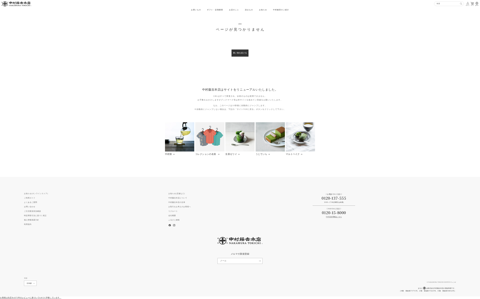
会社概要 (172, 216)
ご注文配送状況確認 (32, 211)
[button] (196, 9)
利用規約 (28, 224)
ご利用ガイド (29, 198)
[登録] (259, 261)
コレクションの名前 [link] (206, 154)
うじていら (261, 154)
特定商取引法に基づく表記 (35, 216)
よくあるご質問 (30, 202)
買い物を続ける (240, 53)
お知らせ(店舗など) (176, 194)
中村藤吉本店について (177, 198)
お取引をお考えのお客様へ (179, 207)
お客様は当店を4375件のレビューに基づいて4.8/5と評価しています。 (30, 298)
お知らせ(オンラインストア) (36, 194)
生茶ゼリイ (231, 154)
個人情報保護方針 (31, 220)
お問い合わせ (29, 207)
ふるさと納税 (174, 220)
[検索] (461, 4)
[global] (477, 3)
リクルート (173, 211)
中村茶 (168, 154)
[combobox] (449, 4)
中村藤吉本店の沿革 (176, 202)
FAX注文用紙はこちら (334, 217)
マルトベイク (293, 154)
